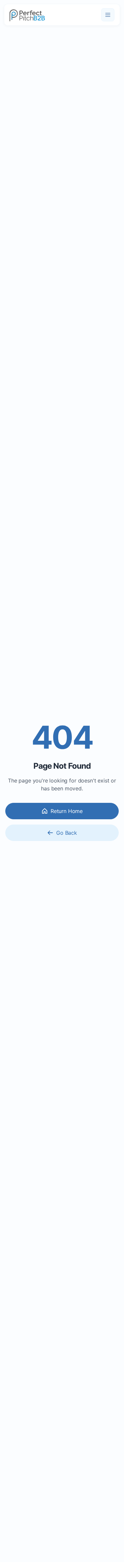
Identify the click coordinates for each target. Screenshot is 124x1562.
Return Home (67, 811)
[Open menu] (107, 14)
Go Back (66, 832)
